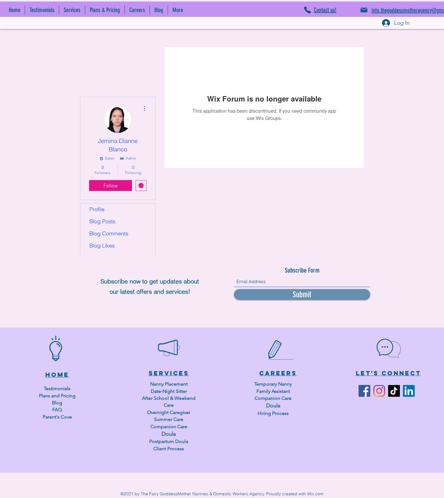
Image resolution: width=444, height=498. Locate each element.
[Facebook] (364, 391)
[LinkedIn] (409, 391)
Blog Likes (102, 245)
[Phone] (307, 10)
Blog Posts (102, 221)
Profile (97, 209)
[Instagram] (379, 391)
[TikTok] (394, 391)
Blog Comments (108, 233)
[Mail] (364, 10)
